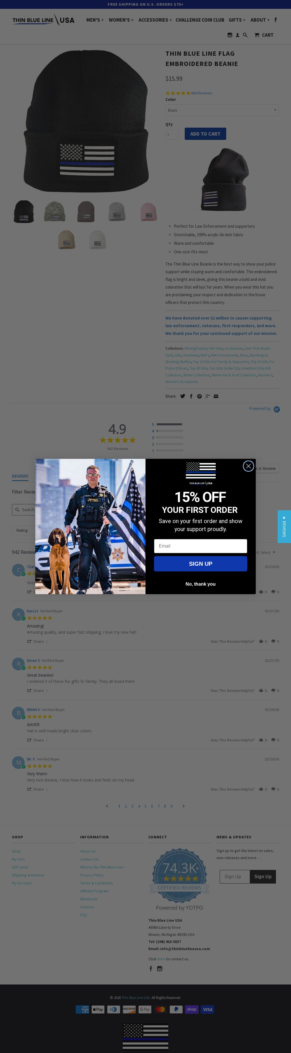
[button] (284, 526)
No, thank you (201, 584)
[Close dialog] (248, 466)
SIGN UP (200, 564)
